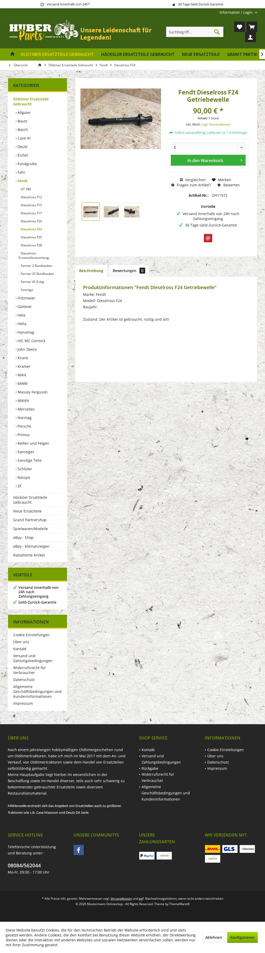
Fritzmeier (26, 298)
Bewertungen (128, 270)
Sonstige (26, 290)
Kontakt (19, 648)
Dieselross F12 (31, 197)
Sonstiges (25, 451)
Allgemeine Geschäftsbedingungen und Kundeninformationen (37, 691)
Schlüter (24, 468)
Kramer (24, 366)
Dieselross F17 (31, 213)
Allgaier (24, 112)
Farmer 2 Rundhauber (36, 265)
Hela (21, 315)
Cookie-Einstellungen (31, 634)
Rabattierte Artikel (29, 555)
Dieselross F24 (31, 229)
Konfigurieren (242, 937)
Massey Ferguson (32, 392)
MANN (23, 400)
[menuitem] (236, 12)
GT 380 (25, 189)
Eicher (22, 155)
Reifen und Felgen (33, 443)
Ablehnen (213, 937)
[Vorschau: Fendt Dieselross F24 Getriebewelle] (91, 211)
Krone (22, 357)
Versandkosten (121, 898)
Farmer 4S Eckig (32, 282)
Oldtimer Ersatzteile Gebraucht (31, 101)
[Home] (12, 54)
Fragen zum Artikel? (193, 184)
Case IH (24, 138)
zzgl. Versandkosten (216, 124)
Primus (23, 434)
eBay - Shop (23, 537)
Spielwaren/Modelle (30, 528)
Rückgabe (150, 768)
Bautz (22, 121)
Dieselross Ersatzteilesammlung (33, 255)
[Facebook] (78, 850)
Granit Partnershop (30, 519)
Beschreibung (91, 270)
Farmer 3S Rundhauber (37, 274)
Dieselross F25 (31, 237)
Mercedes (26, 409)
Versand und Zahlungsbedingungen (33, 658)
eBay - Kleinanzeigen (31, 546)
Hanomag (25, 332)
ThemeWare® (179, 904)
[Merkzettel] (239, 26)
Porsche (24, 426)
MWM (22, 383)
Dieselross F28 (31, 245)
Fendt (22, 180)
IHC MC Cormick (31, 340)
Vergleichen (195, 179)
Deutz (22, 146)
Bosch (22, 129)
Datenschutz (24, 679)
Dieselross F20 (31, 221)
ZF (19, 485)
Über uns (21, 641)
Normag (24, 417)
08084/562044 (24, 865)
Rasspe (23, 477)
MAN (21, 374)
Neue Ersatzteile (27, 511)
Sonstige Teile (29, 460)
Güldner (24, 306)
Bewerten (231, 184)
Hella (21, 323)
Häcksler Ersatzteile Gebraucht (30, 500)
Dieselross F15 (31, 205)
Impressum (23, 703)
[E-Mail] (208, 238)
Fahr (21, 172)
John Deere (27, 349)
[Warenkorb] (251, 26)
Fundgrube (27, 163)
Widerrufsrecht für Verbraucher (29, 670)
